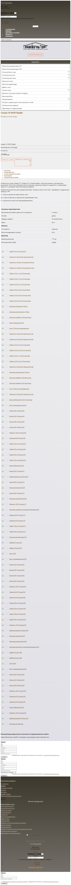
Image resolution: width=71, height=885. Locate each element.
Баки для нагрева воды (9, 84)
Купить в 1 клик (7, 159)
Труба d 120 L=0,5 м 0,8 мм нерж (19, 361)
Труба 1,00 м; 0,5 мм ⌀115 (17, 526)
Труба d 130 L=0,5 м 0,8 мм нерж (19, 284)
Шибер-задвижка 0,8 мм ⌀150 (18, 630)
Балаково (7, 21)
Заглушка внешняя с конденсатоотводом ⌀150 (24, 647)
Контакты (9, 36)
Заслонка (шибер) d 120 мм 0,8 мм (20, 317)
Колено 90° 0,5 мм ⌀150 (16, 575)
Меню (35, 26)
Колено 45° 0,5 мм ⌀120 (16, 674)
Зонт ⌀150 (12, 553)
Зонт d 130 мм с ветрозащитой (19, 389)
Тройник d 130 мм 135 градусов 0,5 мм (21, 268)
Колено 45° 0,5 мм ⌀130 (16, 411)
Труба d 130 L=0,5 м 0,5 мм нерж (19, 290)
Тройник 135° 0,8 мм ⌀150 (17, 625)
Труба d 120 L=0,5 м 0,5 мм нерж (19, 345)
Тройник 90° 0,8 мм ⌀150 (17, 597)
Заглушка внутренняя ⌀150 (18, 641)
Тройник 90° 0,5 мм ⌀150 (17, 592)
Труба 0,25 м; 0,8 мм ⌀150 (17, 608)
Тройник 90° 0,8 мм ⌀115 (17, 521)
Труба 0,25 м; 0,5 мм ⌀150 (17, 251)
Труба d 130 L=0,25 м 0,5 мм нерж (20, 301)
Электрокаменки (7, 99)
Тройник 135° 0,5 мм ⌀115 (17, 504)
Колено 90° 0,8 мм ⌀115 (16, 493)
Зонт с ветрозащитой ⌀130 (17, 405)
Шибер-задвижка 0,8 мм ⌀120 (18, 718)
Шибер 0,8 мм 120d (15, 658)
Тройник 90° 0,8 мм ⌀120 (17, 702)
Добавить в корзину (22, 159)
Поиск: (3, 15)
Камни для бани (7, 96)
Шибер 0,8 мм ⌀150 (15, 548)
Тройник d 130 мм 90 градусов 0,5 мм (21, 394)
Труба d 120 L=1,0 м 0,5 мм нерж (19, 356)
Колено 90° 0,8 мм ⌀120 (16, 685)
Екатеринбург (8, 3)
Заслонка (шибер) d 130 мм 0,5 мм (20, 378)
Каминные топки (7, 81)
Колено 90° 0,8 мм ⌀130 (16, 427)
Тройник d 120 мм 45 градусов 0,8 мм (21, 367)
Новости (9, 34)
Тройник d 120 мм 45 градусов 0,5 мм (21, 334)
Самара (6, 23)
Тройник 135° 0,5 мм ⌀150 (17, 586)
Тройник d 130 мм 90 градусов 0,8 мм (21, 257)
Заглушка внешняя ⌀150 (17, 636)
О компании (10, 29)
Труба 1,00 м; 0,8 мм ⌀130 (17, 460)
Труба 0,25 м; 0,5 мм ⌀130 (17, 444)
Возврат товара (5, 794)
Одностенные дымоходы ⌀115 (12, 66)
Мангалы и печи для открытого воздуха (15, 93)
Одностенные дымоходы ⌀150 (12, 69)
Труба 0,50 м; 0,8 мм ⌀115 (17, 531)
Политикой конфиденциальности (50, 881)
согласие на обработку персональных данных (16, 881)
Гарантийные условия (11, 177)
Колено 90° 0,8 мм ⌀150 (16, 581)
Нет (4, 11)
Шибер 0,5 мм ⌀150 (15, 542)
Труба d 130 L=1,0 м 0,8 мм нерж (19, 273)
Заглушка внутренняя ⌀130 (18, 498)
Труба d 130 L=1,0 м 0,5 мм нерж (19, 279)
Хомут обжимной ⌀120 (16, 707)
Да (1, 11)
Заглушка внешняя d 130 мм (18, 306)
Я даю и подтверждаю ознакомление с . (30, 881)
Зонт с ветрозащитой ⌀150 (17, 559)
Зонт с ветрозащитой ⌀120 (17, 669)
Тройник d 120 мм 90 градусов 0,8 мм (21, 339)
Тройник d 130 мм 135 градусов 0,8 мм (21, 262)
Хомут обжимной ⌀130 (16, 466)
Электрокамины (6, 812)
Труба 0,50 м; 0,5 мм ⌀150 (17, 603)
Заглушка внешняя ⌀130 (17, 488)
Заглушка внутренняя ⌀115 (18, 537)
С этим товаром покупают (12, 174)
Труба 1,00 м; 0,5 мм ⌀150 (17, 614)
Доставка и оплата (12, 33)
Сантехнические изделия (10, 105)
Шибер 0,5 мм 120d (15, 652)
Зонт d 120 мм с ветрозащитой (19, 328)
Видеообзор (8, 175)
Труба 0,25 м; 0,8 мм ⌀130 (17, 449)
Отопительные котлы (9, 78)
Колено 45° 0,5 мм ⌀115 (16, 471)
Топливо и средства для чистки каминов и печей (17, 102)
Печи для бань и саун (9, 72)
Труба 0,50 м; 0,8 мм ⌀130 (17, 455)
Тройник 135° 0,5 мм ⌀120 (17, 691)
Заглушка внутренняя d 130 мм (19, 312)
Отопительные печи (8, 75)
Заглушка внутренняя (16, 724)
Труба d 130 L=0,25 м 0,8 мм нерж (20, 295)
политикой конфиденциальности (51, 755)
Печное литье (6, 90)
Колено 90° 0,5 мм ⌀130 (16, 422)
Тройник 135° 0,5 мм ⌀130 (17, 433)
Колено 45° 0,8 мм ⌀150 (16, 570)
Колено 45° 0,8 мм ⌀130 (16, 416)
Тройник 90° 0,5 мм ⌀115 (17, 515)
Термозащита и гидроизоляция (12, 108)
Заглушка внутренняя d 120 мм (19, 372)
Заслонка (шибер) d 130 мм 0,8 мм (20, 383)
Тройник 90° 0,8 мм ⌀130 (17, 438)
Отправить (4, 757)
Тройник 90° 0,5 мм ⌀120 (17, 696)
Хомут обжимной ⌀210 (16, 323)
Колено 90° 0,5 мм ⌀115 (16, 482)
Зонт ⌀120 (12, 663)
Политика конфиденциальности (11, 796)
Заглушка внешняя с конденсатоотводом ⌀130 (24, 509)
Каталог (8, 31)
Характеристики (9, 172)
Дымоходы (4, 814)
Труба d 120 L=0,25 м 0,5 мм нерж (20, 350)
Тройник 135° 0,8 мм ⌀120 (17, 713)
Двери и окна (6, 87)
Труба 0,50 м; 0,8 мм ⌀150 (17, 619)
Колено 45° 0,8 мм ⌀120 (16, 680)
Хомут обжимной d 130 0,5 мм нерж (20, 400)
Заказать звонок (35, 55)
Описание (7, 170)
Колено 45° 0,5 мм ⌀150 (16, 564)
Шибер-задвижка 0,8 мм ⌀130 (18, 477)
